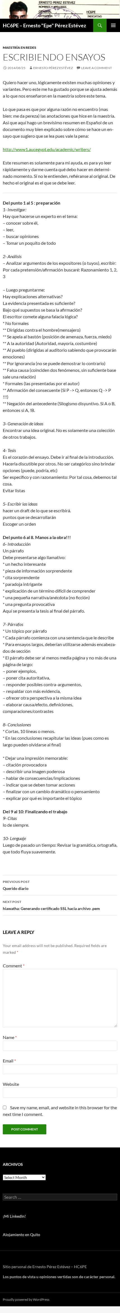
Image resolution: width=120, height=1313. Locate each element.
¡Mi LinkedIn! (14, 1216)
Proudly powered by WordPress (26, 1299)
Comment (14, 965)
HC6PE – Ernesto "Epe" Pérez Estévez (44, 25)
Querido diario (16, 885)
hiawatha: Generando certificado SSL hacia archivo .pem (51, 905)
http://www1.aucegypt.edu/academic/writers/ (47, 149)
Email (9, 1060)
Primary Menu (113, 25)
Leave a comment (96, 68)
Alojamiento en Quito (21, 1234)
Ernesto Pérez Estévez (53, 68)
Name (10, 1037)
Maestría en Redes (19, 47)
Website (11, 1084)
